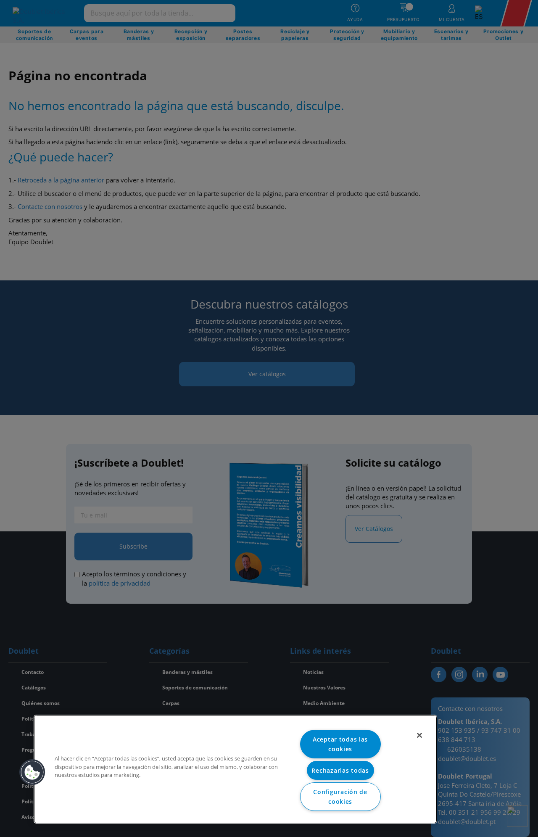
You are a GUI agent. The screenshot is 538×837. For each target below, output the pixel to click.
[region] (235, 769)
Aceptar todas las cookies (340, 744)
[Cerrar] (419, 735)
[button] (32, 772)
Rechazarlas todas (340, 770)
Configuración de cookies (340, 796)
